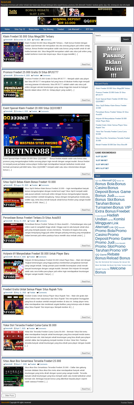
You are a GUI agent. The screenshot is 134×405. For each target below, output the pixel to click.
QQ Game (101, 254)
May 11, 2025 (21, 293)
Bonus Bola (105, 184)
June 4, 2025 (21, 257)
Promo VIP (119, 250)
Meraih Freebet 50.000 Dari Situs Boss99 (111, 145)
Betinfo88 (6, 2)
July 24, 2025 (21, 221)
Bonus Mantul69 (120, 196)
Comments (47, 40)
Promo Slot (104, 246)
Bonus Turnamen (107, 205)
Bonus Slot (104, 199)
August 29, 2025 (22, 185)
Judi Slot (110, 220)
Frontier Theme (126, 402)
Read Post (86, 64)
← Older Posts (8, 396)
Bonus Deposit (106, 190)
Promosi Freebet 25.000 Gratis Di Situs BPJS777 (30, 72)
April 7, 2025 (20, 328)
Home (7, 29)
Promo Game (120, 238)
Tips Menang (48, 29)
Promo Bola (105, 231)
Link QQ (113, 227)
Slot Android (105, 262)
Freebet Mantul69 (100, 216)
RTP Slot (89, 29)
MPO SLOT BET (102, 168)
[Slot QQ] (67, 24)
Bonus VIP (122, 207)
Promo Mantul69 (120, 243)
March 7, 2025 (21, 364)
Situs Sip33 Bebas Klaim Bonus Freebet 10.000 (29, 182)
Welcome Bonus (110, 270)
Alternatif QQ (109, 180)
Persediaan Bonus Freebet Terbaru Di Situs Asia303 (32, 217)
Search (98, 35)
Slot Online (117, 265)
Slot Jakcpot (123, 262)
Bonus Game (34, 29)
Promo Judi (104, 242)
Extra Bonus (105, 211)
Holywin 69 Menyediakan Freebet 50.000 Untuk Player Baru (36, 253)
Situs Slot (98, 262)
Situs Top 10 (20, 29)
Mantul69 (122, 227)
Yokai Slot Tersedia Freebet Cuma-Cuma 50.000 (30, 325)
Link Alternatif (73, 29)
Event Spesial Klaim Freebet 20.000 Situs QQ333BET (32, 108)
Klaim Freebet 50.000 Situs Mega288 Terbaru (28, 36)
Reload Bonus (118, 258)
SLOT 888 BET (102, 160)
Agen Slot (98, 180)
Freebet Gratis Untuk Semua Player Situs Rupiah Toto (32, 289)
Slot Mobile (103, 265)
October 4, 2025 (22, 111)
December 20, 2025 (23, 40)
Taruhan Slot (106, 269)
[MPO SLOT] (96, 15)
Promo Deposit (107, 236)
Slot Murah (110, 265)
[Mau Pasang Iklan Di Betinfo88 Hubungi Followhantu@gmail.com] (113, 78)
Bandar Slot (120, 180)
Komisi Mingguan (110, 221)
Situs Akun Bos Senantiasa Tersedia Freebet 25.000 (32, 361)
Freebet (60, 29)
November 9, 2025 (23, 75)
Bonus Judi (104, 195)
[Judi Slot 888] (37, 15)
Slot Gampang (114, 262)
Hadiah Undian (107, 217)
